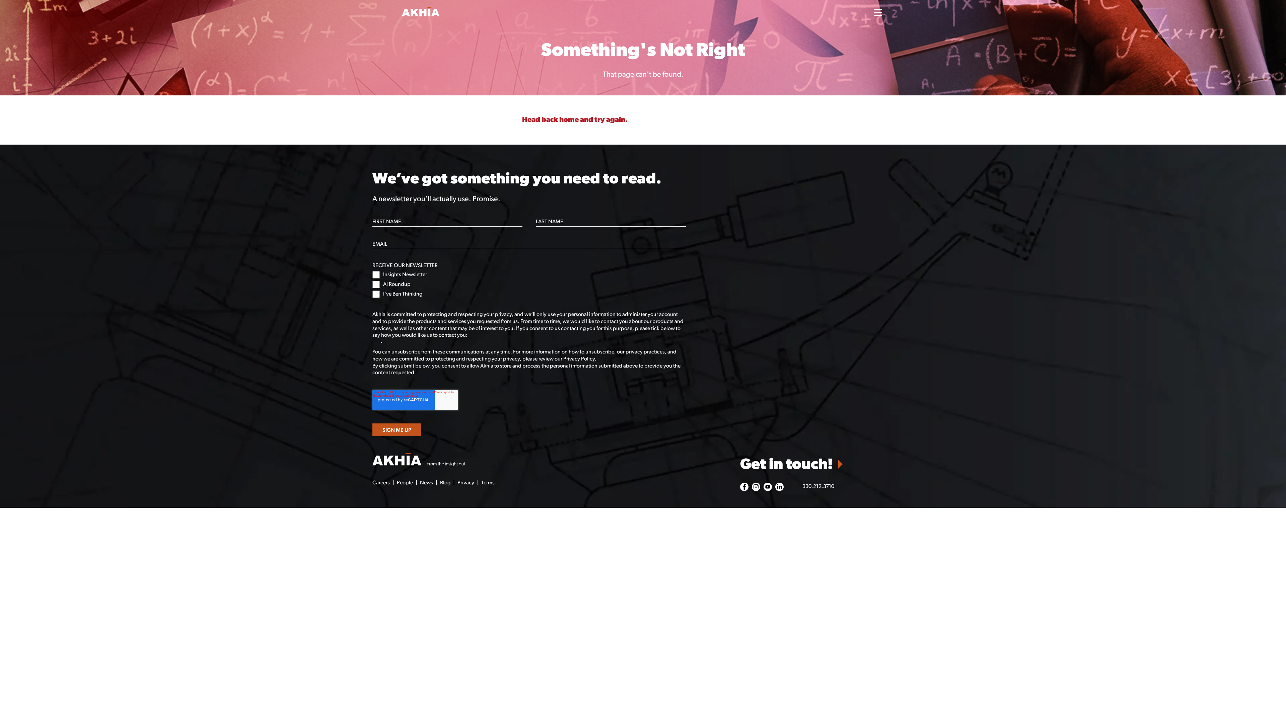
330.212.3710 (818, 486)
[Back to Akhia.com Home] (419, 460)
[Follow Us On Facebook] (744, 487)
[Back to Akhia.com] (462, 12)
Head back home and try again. (575, 120)
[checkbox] (529, 284)
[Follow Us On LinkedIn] (779, 487)
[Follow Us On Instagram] (756, 487)
